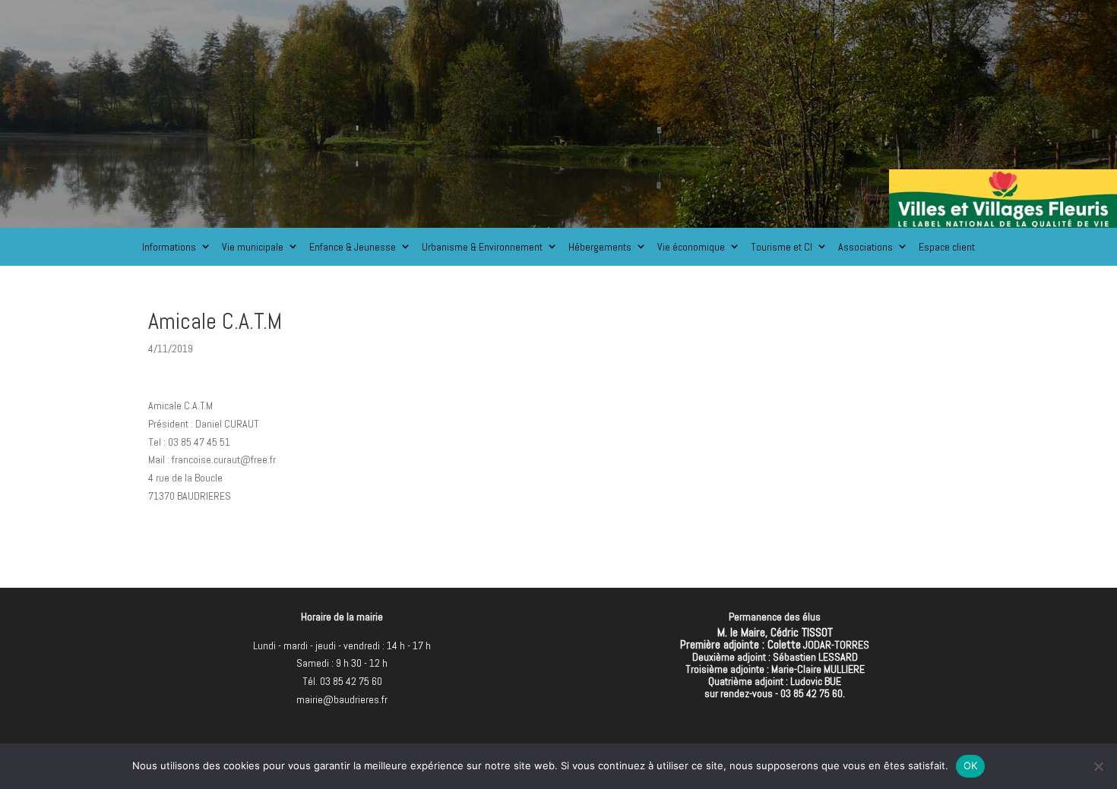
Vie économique (691, 247)
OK (971, 765)
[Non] (1098, 766)
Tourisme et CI (781, 247)
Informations (169, 247)
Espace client (947, 247)
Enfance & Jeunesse (352, 247)
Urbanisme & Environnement (482, 247)
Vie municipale (252, 247)
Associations (865, 247)
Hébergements (599, 247)
